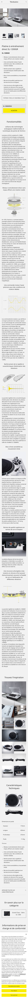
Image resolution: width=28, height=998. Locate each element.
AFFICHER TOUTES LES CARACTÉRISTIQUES (8, 891)
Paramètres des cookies (14, 986)
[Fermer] (26, 934)
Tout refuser (14, 990)
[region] (14, 965)
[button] (4, 35)
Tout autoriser (14, 995)
